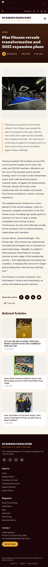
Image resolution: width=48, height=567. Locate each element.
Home (4, 473)
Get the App (7, 517)
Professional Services (11, 483)
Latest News (7, 506)
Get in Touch (10, 544)
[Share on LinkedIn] (33, 297)
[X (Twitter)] (37, 11)
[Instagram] (41, 11)
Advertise (27, 11)
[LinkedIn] (45, 11)
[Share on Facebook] (21, 297)
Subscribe (6, 513)
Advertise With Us (9, 520)
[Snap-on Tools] (22, 4)
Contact (22, 563)
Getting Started (8, 477)
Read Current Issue (9, 503)
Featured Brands (8, 487)
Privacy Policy (33, 563)
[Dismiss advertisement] (44, 4)
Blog (4, 510)
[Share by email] (39, 297)
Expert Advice (7, 490)
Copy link (11, 303)
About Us (13, 563)
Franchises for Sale (10, 480)
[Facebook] (33, 11)
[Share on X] (27, 297)
